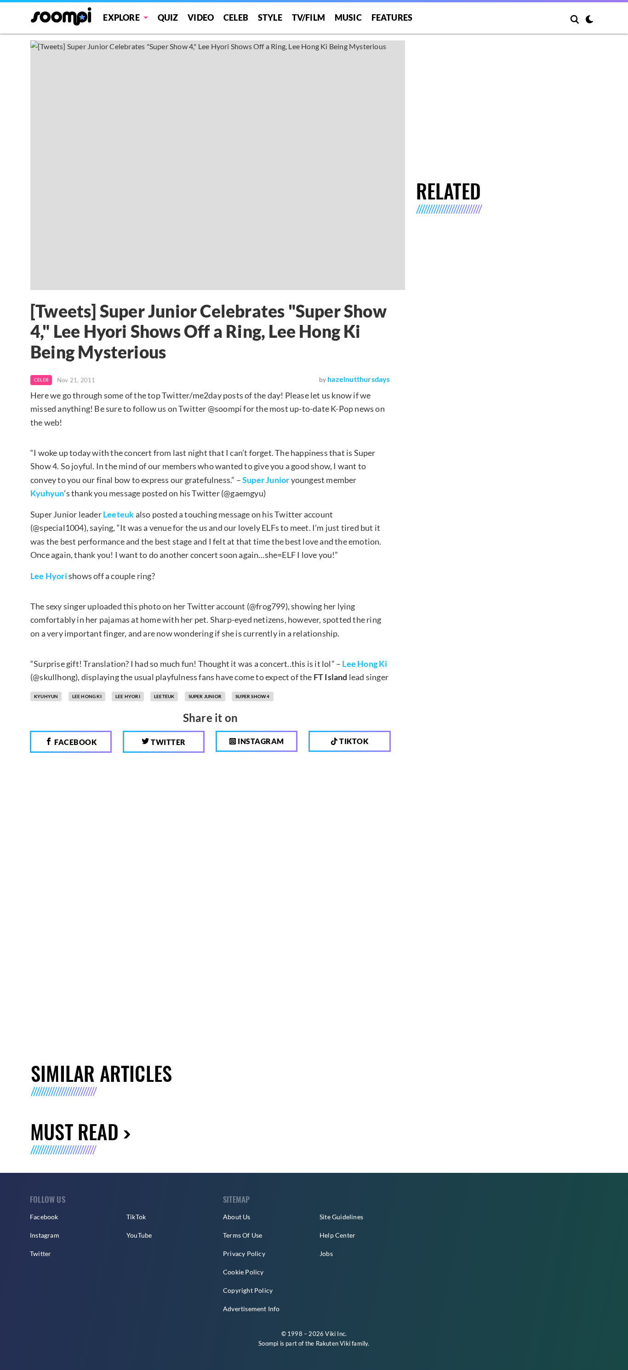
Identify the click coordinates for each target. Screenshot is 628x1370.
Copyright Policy (248, 1290)
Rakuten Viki (333, 1343)
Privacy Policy (244, 1253)
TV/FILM (308, 17)
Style (270, 17)
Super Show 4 (252, 696)
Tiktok (353, 741)
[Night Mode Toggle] (589, 20)
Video (201, 17)
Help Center (337, 1235)
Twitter (167, 742)
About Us (237, 1217)
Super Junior (265, 480)
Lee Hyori (48, 576)
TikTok (136, 1217)
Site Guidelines (341, 1217)
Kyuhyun (47, 493)
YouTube (139, 1235)
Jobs (326, 1253)
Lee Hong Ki (364, 664)
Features (392, 17)
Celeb (235, 17)
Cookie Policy (243, 1272)
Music (348, 17)
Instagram (260, 741)
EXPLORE (121, 17)
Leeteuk (118, 514)
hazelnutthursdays (358, 379)
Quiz (168, 17)
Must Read (74, 1131)
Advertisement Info (251, 1309)
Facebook (75, 742)
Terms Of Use (242, 1235)
